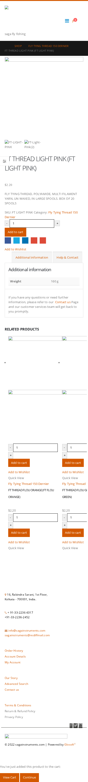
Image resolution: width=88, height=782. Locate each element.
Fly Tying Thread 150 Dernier (28, 484)
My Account (12, 662)
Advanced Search (16, 684)
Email (43, 240)
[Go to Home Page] (6, 46)
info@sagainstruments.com (26, 630)
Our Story (11, 678)
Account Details (15, 656)
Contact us (63, 302)
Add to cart (15, 232)
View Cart (9, 777)
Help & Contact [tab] (67, 257)
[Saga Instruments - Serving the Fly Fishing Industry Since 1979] (18, 19)
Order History (14, 650)
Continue (29, 777)
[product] (35, 390)
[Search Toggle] (73, 20)
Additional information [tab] (31, 257)
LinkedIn (25, 240)
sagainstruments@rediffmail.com (27, 635)
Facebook (8, 240)
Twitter (16, 240)
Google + (34, 240)
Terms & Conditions (18, 705)
